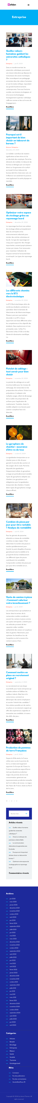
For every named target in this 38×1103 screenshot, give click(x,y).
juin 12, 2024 (19, 607)
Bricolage (13, 1045)
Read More (10, 107)
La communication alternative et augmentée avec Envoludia (18, 846)
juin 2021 (12, 991)
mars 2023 (13, 939)
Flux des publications (18, 1076)
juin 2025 (12, 899)
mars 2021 (13, 997)
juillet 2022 (13, 957)
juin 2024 (12, 920)
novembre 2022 (15, 945)
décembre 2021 (14, 976)
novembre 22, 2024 (21, 378)
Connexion (15, 1073)
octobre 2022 (14, 948)
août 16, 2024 (19, 531)
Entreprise (9, 63)
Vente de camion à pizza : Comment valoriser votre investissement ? (19, 600)
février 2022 (13, 969)
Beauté (12, 1042)
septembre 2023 (15, 926)
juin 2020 (13, 1022)
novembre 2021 (14, 979)
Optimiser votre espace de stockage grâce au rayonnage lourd (18, 215)
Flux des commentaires (19, 1079)
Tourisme (13, 1060)
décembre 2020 (15, 1003)
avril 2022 (13, 966)
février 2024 (13, 923)
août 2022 (13, 954)
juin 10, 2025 (19, 63)
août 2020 (13, 1016)
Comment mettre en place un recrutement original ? (17, 675)
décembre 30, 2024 (12, 150)
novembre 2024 (15, 911)
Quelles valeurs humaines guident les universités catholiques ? (18, 55)
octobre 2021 (14, 982)
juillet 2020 (13, 1019)
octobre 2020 (14, 1010)
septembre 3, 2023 (21, 682)
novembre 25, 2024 (21, 300)
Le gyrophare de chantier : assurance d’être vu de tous (16, 446)
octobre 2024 (14, 914)
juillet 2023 (13, 929)
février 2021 (13, 1000)
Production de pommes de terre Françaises (18, 749)
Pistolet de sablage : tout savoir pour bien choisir (17, 371)
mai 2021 (12, 994)
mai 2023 (13, 936)
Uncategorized (15, 1063)
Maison (12, 1051)
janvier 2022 (13, 973)
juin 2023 (12, 932)
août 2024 (13, 917)
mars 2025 (13, 902)
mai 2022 (13, 963)
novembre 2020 (15, 1006)
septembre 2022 (15, 951)
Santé (12, 1054)
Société (12, 1057)
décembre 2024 (15, 908)
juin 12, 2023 (19, 754)
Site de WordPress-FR (18, 1082)
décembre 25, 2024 (21, 222)
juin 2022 (12, 960)
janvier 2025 (13, 905)
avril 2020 (13, 1025)
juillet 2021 (13, 988)
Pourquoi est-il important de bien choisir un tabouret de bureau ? (17, 139)
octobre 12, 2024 (20, 453)
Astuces (8, 147)
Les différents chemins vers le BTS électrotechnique (17, 293)
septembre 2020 (15, 1013)
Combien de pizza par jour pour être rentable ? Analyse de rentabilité (18, 524)
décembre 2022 (15, 942)
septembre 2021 (15, 985)
